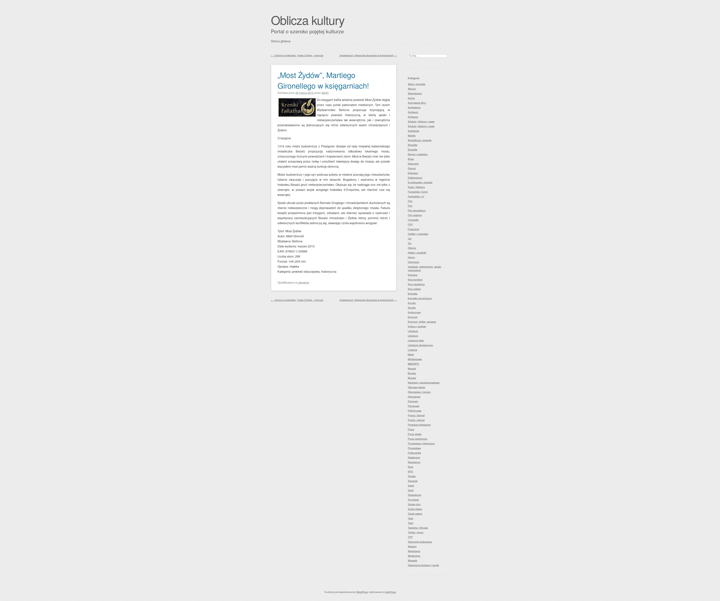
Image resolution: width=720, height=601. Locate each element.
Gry (410, 238)
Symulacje (413, 499)
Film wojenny (415, 215)
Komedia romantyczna (420, 298)
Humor (411, 257)
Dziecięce (413, 173)
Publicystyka (414, 453)
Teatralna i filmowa (418, 527)
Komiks (412, 303)
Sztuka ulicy (414, 504)
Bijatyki (412, 135)
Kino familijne (415, 279)
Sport (411, 490)
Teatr (410, 518)
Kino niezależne (416, 284)
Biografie (412, 145)
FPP (410, 224)
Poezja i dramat (416, 415)
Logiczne (412, 350)
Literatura (303, 282)
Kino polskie (414, 289)
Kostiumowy (414, 312)
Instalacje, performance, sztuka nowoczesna (424, 268)
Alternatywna (415, 93)
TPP (410, 537)
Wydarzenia (414, 551)
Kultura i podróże (417, 326)
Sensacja (413, 481)
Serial (411, 485)
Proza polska (415, 434)
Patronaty (413, 401)
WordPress (362, 592)
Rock (410, 467)
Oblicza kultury (307, 19)
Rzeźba (412, 476)
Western (412, 546)
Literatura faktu (416, 340)
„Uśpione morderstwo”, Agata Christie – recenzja (297, 55)
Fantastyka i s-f (416, 196)
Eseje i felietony (416, 187)
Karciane (412, 275)
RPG (410, 471)
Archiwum (413, 112)
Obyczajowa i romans (419, 392)
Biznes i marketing (418, 154)
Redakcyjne (414, 457)
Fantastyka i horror (418, 191)
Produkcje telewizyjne (419, 424)
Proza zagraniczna (417, 438)
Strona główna (280, 41)
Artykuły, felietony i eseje (421, 121)
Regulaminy (414, 462)
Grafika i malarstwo (418, 234)
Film (410, 201)
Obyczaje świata (416, 387)
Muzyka (412, 373)
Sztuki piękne (415, 509)
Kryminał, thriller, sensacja (422, 321)
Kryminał (412, 317)
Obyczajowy (414, 396)
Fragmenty (413, 229)
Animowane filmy (417, 103)
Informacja (413, 262)
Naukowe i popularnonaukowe (424, 382)
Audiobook (413, 131)
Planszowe (413, 406)
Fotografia (413, 220)
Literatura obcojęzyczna (420, 345)
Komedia (412, 293)
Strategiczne (414, 495)
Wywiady (412, 560)
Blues (411, 159)
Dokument (413, 163)
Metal (411, 354)
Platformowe (414, 410)
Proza (411, 429)
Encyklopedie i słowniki (420, 182)
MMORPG (413, 364)
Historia (412, 248)
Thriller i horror (415, 532)
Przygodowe (414, 448)
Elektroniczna (415, 177)
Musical (412, 368)
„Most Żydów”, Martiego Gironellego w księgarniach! (323, 80)
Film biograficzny (417, 210)
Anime (411, 98)
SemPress (390, 592)
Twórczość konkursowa (420, 542)
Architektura (414, 107)
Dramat (412, 168)
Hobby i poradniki (417, 252)
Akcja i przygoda (416, 84)
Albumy (412, 88)
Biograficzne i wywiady (420, 140)
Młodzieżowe (415, 359)
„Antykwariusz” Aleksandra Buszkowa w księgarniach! (368, 55)
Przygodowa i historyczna (421, 443)
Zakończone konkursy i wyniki (423, 565)
